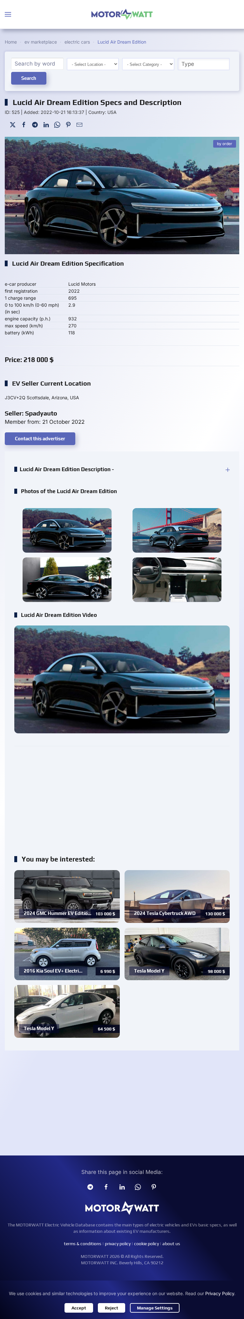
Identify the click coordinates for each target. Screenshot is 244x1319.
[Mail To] (79, 124)
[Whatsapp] (138, 1186)
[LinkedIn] (46, 124)
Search (28, 78)
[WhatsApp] (57, 124)
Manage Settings (155, 1307)
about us (171, 1243)
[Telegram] (35, 124)
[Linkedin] (122, 1186)
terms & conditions (82, 1243)
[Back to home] (122, 14)
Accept (78, 1307)
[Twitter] (13, 124)
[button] (8, 14)
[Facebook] (24, 124)
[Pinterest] (68, 124)
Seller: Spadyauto (31, 413)
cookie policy (146, 1243)
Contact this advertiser (40, 438)
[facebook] (106, 1186)
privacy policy (118, 1243)
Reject (111, 1307)
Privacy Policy (219, 1293)
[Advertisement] (122, 797)
